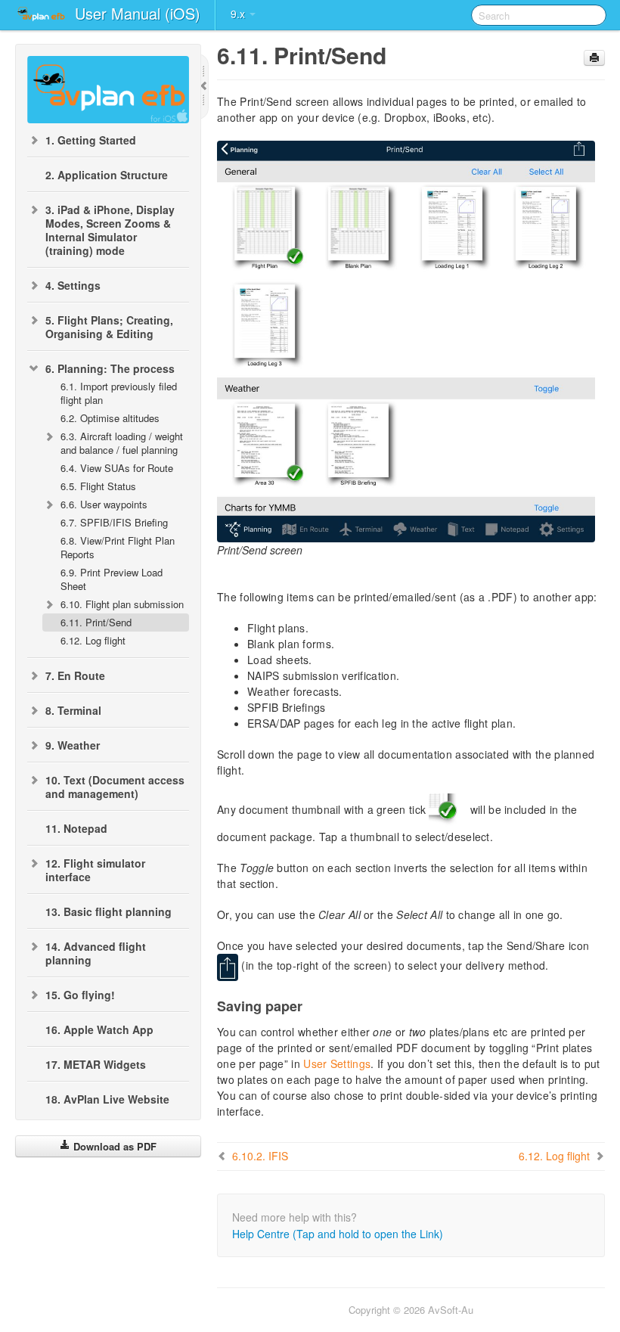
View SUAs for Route (116, 468)
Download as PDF (113, 1146)
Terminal (73, 710)
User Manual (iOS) (137, 13)
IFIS (260, 1156)
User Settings (336, 1063)
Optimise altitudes (110, 418)
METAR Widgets (95, 1064)
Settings (73, 285)
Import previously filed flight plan (118, 393)
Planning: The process (110, 368)
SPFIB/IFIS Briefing (114, 522)
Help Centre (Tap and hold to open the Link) (337, 1233)
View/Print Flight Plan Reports (117, 547)
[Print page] (594, 58)
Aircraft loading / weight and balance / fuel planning (121, 443)
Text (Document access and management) (114, 786)
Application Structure (106, 174)
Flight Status (98, 486)
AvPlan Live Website (107, 1099)
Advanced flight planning (95, 953)
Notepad (76, 828)
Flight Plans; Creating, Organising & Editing (109, 326)
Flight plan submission (122, 604)
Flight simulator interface (95, 869)
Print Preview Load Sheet (111, 579)
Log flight (93, 640)
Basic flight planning (108, 911)
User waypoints (103, 504)
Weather (72, 745)
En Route (75, 675)
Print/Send (96, 622)
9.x (239, 13)
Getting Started (90, 139)
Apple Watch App (99, 1029)
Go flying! (80, 994)
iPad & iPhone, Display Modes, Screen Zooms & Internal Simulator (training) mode (110, 230)
